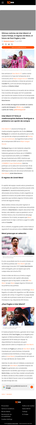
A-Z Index (25, 414)
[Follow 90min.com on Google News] (31, 387)
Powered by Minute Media (12, 423)
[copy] (12, 44)
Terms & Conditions (7, 409)
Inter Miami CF (17, 74)
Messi (29, 217)
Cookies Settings (6, 419)
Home (3, 394)
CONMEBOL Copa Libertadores (12, 163)
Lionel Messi (10, 356)
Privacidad (5, 406)
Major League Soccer (20, 79)
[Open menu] (3, 3)
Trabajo (24, 411)
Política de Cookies (28, 406)
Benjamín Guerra (9, 41)
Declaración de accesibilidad (6, 415)
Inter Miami (5, 173)
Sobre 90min (26, 409)
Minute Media (5, 411)
